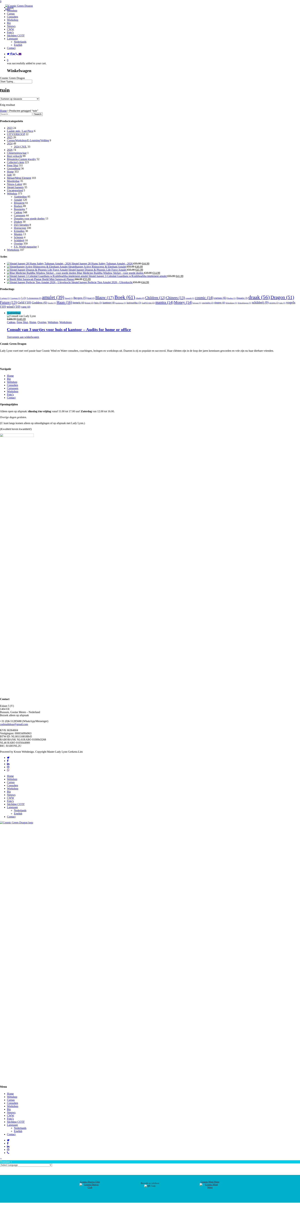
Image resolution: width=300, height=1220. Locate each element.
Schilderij (19, 240)
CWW (10, 797)
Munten (18, 234)
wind (13, 306)
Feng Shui (12, 165)
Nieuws (11, 794)
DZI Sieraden (21, 224)
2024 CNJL (20, 146)
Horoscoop (20, 227)
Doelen (231, 298)
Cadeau (18, 212)
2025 (9, 137)
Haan (64, 302)
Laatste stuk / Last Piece (20, 131)
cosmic (204, 298)
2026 (9, 149)
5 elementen (34, 298)
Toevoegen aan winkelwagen (23, 337)
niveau (197, 303)
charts (140, 298)
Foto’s (10, 394)
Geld (24, 302)
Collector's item (15, 162)
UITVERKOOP (16, 134)
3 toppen (15, 298)
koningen (120, 303)
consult (190, 298)
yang (25, 306)
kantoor (109, 302)
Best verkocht (14, 156)
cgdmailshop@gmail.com (14, 724)
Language (12, 807)
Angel (69, 298)
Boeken (18, 206)
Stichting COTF (16, 804)
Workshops (13, 249)
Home (3, 110)
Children (155, 298)
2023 (9, 127)
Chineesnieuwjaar (17, 152)
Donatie (242, 298)
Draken (18, 221)
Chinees (175, 298)
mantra (164, 302)
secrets (274, 302)
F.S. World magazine (25, 246)
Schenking (231, 303)
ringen (219, 302)
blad (91, 298)
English (18, 44)
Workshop (12, 391)
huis (98, 302)
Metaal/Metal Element (19, 177)
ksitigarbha (134, 302)
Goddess (39, 302)
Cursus (11, 782)
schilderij (260, 302)
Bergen (80, 298)
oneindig (208, 302)
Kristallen (19, 231)
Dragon (282, 297)
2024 (9, 143)
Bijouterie (19, 202)
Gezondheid (13, 168)
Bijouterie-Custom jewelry (21, 159)
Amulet (18, 199)
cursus (220, 298)
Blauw (104, 297)
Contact (11, 397)
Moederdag (13, 181)
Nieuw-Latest (14, 184)
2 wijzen (5, 298)
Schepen (18, 237)
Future (8, 302)
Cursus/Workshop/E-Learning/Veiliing (28, 140)
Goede (52, 303)
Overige (18, 243)
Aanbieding (20, 196)
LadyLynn (148, 302)
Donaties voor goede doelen (29, 218)
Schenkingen (244, 303)
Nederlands (20, 41)
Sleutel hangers (15, 187)
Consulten (12, 385)
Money (183, 302)
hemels (78, 302)
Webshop (12, 193)
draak (259, 297)
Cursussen (19, 215)
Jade (9, 174)
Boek (124, 297)
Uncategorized (15, 190)
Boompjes (19, 209)
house (89, 302)
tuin (282, 303)
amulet (53, 297)
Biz (9, 378)
